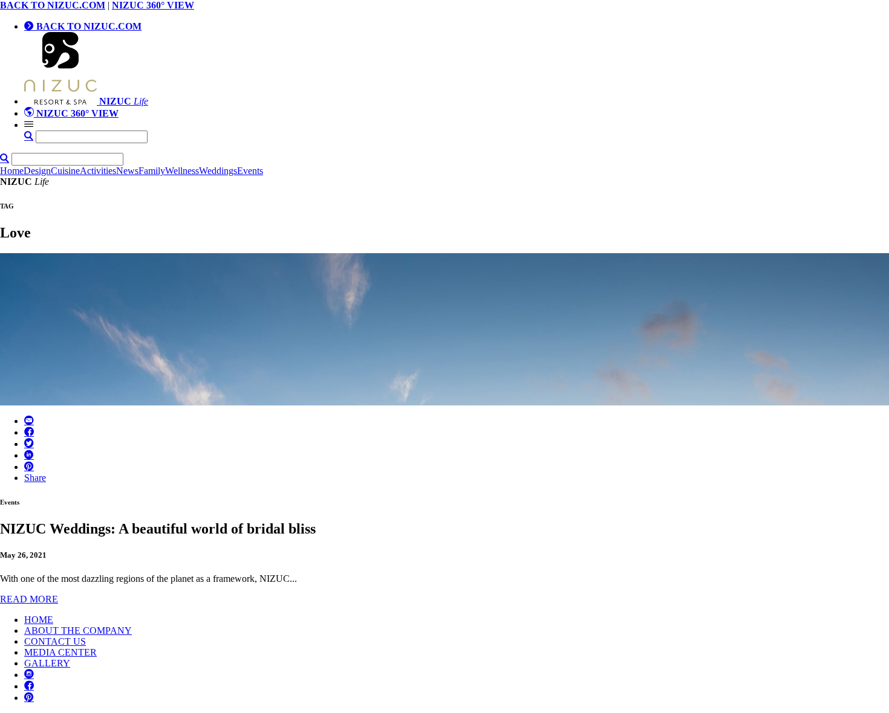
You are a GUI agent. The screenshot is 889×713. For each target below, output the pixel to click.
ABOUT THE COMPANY (78, 630)
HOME (38, 620)
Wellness (182, 171)
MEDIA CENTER (60, 652)
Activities (98, 171)
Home (12, 171)
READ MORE (29, 599)
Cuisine (65, 171)
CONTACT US (55, 641)
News (127, 171)
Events (250, 171)
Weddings (218, 171)
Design (37, 171)
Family (151, 171)
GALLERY (47, 663)
